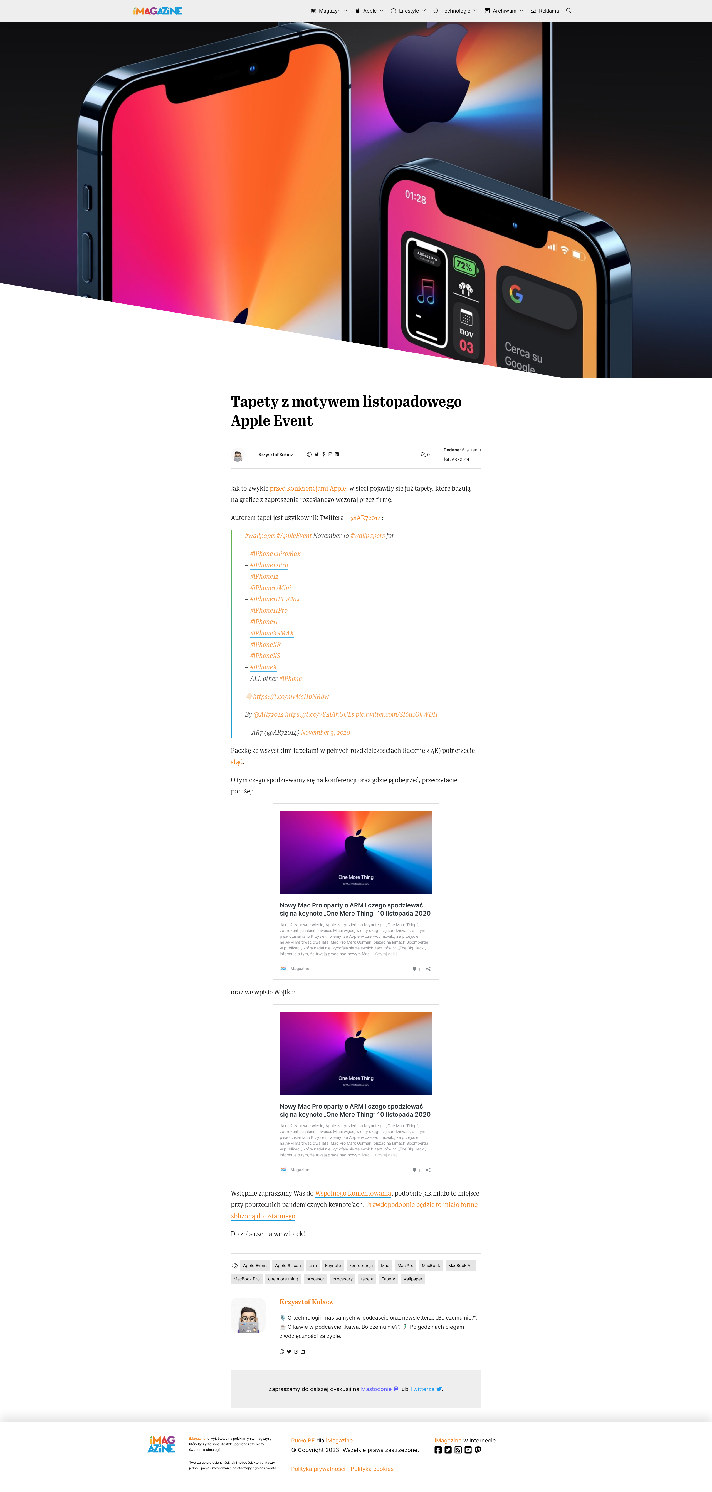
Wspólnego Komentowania (353, 1192)
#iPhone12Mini (270, 587)
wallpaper (412, 1278)
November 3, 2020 (325, 732)
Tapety (388, 1278)
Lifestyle (408, 11)
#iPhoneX (263, 666)
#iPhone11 (264, 621)
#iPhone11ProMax (275, 598)
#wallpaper (260, 535)
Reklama (548, 11)
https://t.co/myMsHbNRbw (291, 696)
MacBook (431, 1265)
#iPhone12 (264, 576)
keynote (333, 1265)
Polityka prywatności (318, 1469)
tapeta (367, 1278)
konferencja (361, 1265)
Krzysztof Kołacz (276, 454)
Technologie (455, 11)
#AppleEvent (294, 535)
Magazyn (329, 11)
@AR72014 (365, 517)
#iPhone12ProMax (275, 553)
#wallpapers (367, 535)
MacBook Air (460, 1265)
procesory (343, 1278)
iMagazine (197, 1438)
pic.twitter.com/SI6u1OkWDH (397, 714)
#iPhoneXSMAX (272, 632)
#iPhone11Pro (269, 610)
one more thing (283, 1278)
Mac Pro (405, 1265)
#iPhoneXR (265, 644)
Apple (369, 11)
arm (313, 1265)
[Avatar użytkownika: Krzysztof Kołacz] (248, 1315)
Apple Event (255, 1265)
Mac (385, 1265)
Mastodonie (377, 1389)
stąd (237, 761)
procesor (315, 1278)
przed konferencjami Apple (308, 488)
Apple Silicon (288, 1265)
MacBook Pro (247, 1278)
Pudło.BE (303, 1440)
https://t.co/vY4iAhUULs (319, 714)
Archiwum (503, 11)
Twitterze (423, 1389)
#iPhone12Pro (269, 564)
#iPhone (290, 678)
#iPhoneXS (265, 655)
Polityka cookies (372, 1469)
